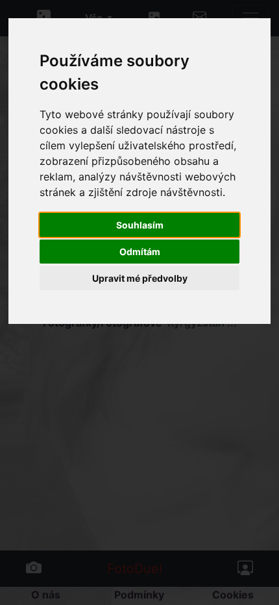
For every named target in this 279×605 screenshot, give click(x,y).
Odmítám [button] (139, 251)
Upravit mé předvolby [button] (140, 278)
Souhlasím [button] (140, 224)
